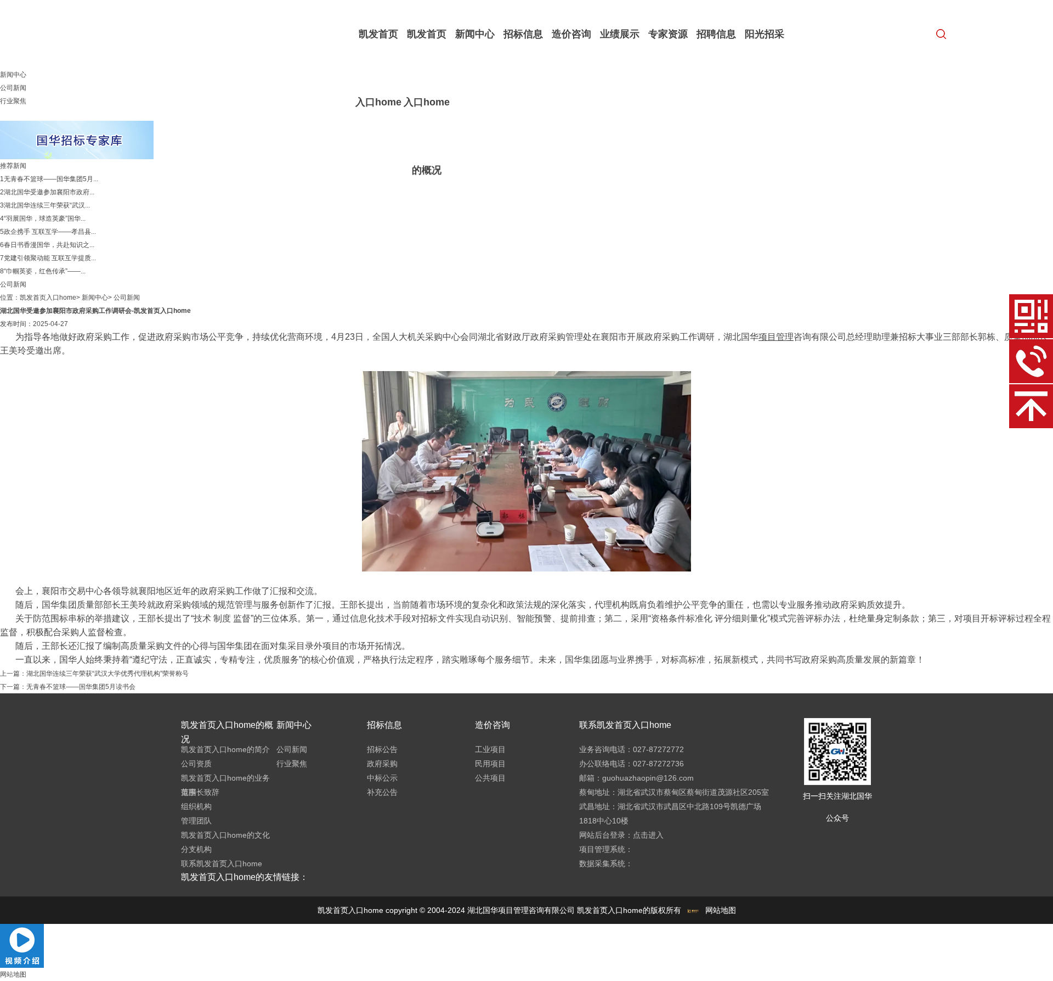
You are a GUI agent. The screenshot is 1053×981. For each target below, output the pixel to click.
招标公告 (382, 749)
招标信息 (523, 34)
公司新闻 (13, 88)
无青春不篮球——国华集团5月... (51, 179)
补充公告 (382, 792)
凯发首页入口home (378, 68)
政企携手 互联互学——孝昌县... (50, 232)
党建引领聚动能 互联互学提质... (50, 258)
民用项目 (490, 763)
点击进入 (648, 835)
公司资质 (196, 763)
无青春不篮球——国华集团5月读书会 (80, 687)
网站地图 (720, 910)
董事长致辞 (200, 792)
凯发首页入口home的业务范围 (225, 785)
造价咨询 (571, 34)
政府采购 (382, 763)
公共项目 (490, 777)
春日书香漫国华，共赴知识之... (49, 245)
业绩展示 (619, 34)
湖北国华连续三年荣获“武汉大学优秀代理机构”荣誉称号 (107, 673)
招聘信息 (716, 34)
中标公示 (382, 777)
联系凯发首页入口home (221, 863)
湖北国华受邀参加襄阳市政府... (49, 192)
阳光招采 (764, 34)
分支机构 (196, 849)
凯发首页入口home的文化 (225, 835)
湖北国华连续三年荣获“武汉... (47, 205)
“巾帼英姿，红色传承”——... (45, 271)
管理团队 (196, 820)
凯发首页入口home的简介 (225, 749)
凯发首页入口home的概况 (427, 102)
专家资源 (668, 34)
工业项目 (490, 749)
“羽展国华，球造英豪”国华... (45, 218)
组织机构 (196, 806)
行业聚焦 (13, 101)
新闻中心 (475, 34)
